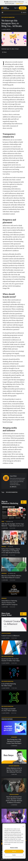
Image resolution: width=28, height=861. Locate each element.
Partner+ (3, 546)
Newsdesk (4, 573)
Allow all (14, 851)
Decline (14, 855)
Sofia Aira (5, 528)
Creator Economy (6, 633)
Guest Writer (6, 29)
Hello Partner (8, 859)
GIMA (2, 521)
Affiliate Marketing (14, 765)
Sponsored (14, 737)
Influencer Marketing (8, 17)
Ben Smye (14, 774)
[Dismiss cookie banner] (23, 826)
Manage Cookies (14, 847)
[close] (26, 2)
